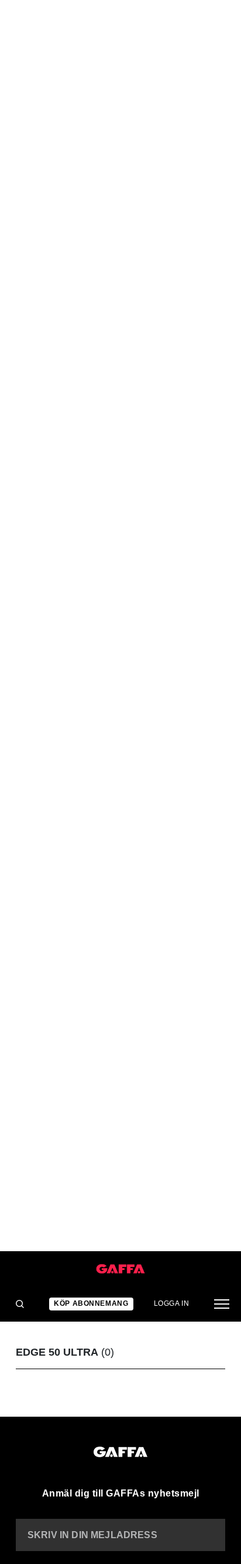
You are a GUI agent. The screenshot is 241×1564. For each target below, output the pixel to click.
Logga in (172, 1303)
